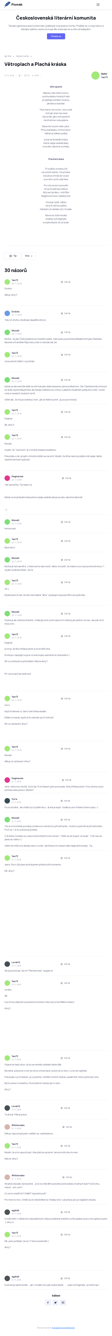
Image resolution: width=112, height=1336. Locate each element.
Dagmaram (17, 476)
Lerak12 (16, 962)
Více (27, 255)
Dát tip (67, 282)
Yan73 (104, 77)
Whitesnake (18, 1125)
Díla (9, 56)
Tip (15, 255)
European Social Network (63, 1327)
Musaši (15, 330)
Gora (14, 799)
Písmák (16, 4)
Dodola (15, 311)
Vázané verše (22, 56)
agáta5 (15, 1210)
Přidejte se (56, 36)
